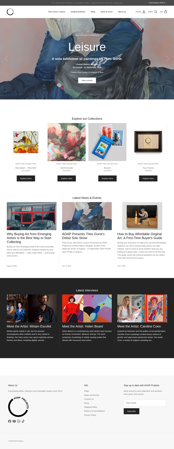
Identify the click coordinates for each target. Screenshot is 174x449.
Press (86, 403)
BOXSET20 (114, 3)
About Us (122, 12)
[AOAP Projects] (10, 11)
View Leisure (87, 80)
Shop (93, 12)
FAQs (86, 391)
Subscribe (131, 411)
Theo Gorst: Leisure (56, 12)
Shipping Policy (90, 407)
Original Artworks (78, 12)
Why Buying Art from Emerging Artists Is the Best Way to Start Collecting (29, 238)
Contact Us (89, 399)
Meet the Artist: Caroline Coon (139, 326)
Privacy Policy (90, 415)
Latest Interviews (87, 290)
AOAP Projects (18, 441)
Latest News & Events (87, 198)
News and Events (91, 395)
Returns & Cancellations (94, 411)
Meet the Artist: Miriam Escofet (29, 326)
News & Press (107, 12)
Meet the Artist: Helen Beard (82, 326)
